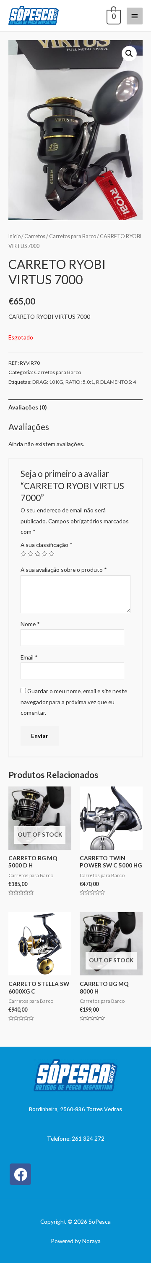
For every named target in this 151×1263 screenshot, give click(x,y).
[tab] (75, 407)
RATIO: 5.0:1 (79, 382)
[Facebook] (20, 1174)
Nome (30, 623)
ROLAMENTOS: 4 (116, 382)
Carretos (34, 236)
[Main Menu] (135, 16)
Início (14, 236)
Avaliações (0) (27, 407)
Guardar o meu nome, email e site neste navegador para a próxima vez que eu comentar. (74, 701)
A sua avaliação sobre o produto (64, 569)
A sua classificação (47, 544)
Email (29, 657)
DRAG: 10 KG (47, 382)
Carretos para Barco (72, 236)
